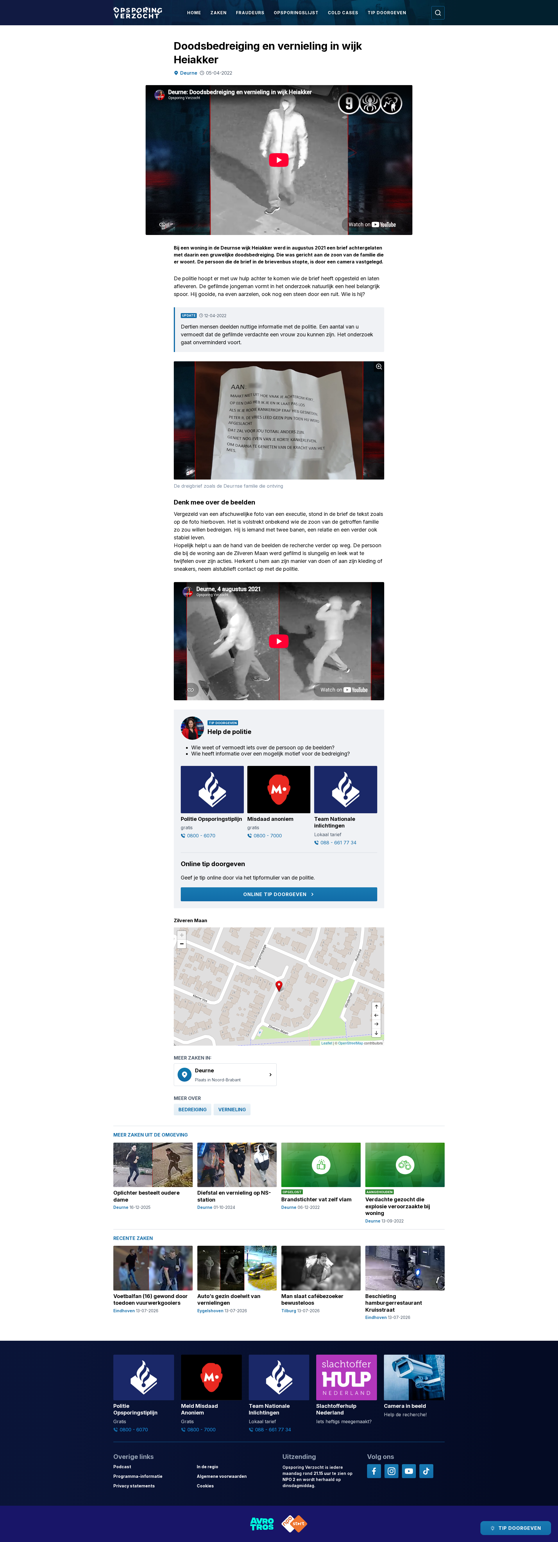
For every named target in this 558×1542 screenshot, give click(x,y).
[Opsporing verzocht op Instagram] (391, 1471)
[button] (279, 986)
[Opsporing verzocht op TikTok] (426, 1471)
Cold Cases (343, 12)
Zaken (218, 12)
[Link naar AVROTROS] (262, 1524)
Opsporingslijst (296, 12)
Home (194, 12)
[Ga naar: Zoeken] (438, 12)
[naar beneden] (376, 1032)
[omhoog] (376, 1006)
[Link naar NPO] (294, 1524)
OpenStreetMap (350, 1042)
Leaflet (326, 1042)
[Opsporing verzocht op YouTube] (409, 1471)
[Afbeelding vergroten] (379, 366)
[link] (225, 1074)
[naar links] (376, 1015)
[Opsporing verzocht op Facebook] (374, 1471)
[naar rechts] (376, 1024)
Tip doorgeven (387, 12)
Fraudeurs (250, 12)
